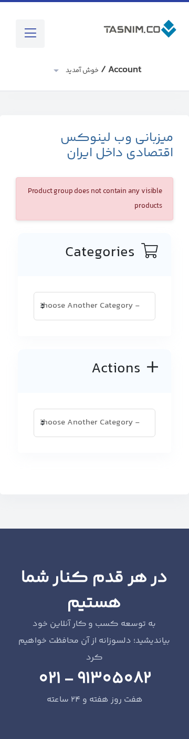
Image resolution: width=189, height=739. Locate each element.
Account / (102, 70)
